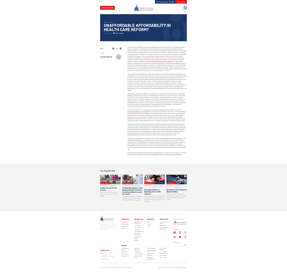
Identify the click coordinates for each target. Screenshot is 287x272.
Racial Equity (163, 255)
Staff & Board (125, 224)
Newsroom (164, 219)
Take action (181, 2)
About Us (125, 219)
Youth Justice (163, 257)
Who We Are (125, 222)
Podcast (149, 224)
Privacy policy (120, 267)
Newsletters (163, 225)
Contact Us (104, 250)
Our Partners (125, 226)
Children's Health (138, 254)
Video (148, 226)
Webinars (136, 240)
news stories (179, 68)
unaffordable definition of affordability (138, 111)
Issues (124, 245)
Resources (138, 219)
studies (171, 68)
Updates (106, 22)
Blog (111, 22)
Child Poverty (137, 251)
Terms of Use (128, 267)
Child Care (124, 251)
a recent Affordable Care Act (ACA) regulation (159, 61)
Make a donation (107, 8)
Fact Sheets (137, 225)
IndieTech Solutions (181, 267)
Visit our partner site (164, 2)
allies (138, 138)
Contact (124, 228)
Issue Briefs (137, 227)
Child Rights (125, 254)
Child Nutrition (125, 256)
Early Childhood (151, 248)
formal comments (177, 138)
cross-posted (170, 154)
